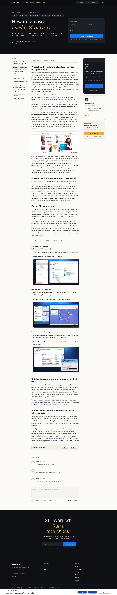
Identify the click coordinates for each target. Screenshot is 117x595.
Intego (68, 89)
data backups (44, 400)
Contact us (78, 580)
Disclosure (78, 577)
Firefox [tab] (56, 241)
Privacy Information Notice (81, 572)
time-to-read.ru (56, 104)
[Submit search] (77, 2)
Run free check (69, 544)
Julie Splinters (19, 41)
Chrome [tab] (63, 241)
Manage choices (105, 592)
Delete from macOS (18, 78)
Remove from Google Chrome (19, 94)
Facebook (14, 576)
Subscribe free (94, 133)
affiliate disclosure (38, 589)
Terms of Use (78, 569)
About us (77, 566)
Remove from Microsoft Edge (20, 82)
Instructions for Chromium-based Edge (19, 86)
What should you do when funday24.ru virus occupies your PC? (19, 63)
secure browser (49, 423)
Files (44, 2)
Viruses (45, 566)
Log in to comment (72, 500)
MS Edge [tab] (48, 241)
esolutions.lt (22, 573)
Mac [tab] (42, 241)
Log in (102, 2)
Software (38, 2)
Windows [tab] (35, 241)
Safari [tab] (70, 241)
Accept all (82, 592)
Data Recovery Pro (67, 402)
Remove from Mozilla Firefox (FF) (19, 90)
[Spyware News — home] (17, 2)
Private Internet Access (51, 438)
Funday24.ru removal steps (18, 72)
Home (13, 12)
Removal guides (20, 12)
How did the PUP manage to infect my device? (19, 68)
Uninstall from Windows (20, 76)
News (26, 2)
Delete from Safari (18, 98)
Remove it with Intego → (86, 36)
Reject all (92, 592)
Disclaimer (77, 574)
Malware (32, 2)
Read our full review (94, 90)
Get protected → (94, 86)
